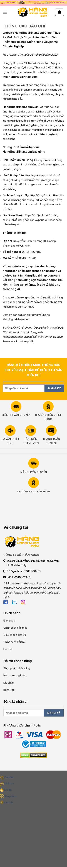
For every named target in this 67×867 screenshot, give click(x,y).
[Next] (3, 511)
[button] (5, 12)
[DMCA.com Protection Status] (33, 755)
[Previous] (3, 501)
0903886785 (32, 571)
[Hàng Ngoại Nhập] (33, 12)
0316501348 (22, 577)
